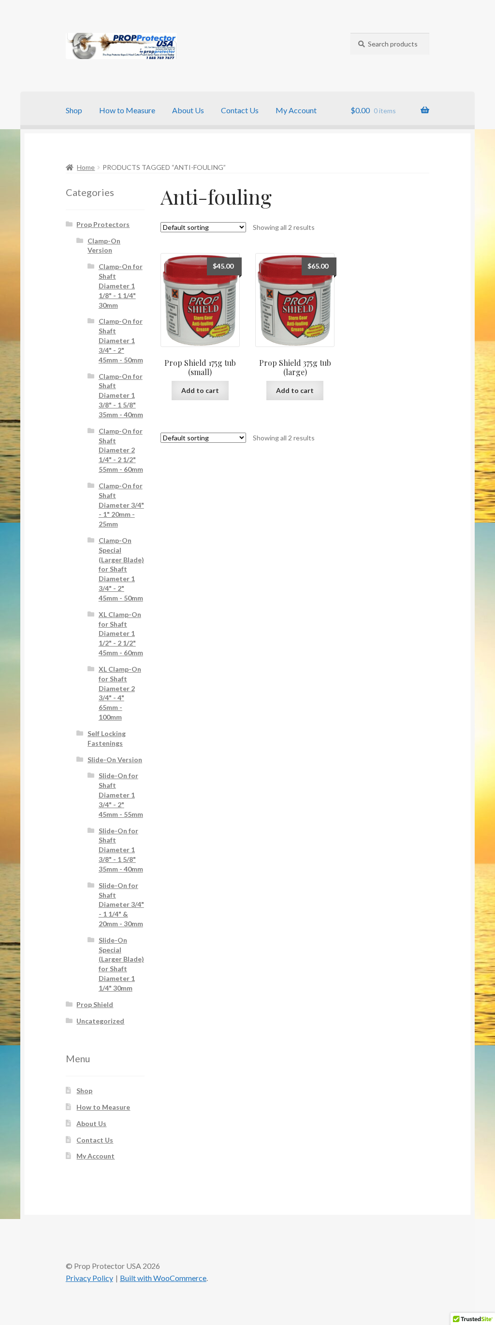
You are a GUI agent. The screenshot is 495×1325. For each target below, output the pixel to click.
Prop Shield (94, 1004)
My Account (296, 110)
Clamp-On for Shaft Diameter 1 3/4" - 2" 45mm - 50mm (121, 340)
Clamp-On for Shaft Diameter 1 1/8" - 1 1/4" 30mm (121, 285)
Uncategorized (100, 1021)
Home (86, 167)
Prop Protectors (103, 224)
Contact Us (240, 110)
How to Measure (127, 110)
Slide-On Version (114, 759)
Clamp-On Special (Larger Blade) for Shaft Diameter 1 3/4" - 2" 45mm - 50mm (121, 569)
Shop (74, 110)
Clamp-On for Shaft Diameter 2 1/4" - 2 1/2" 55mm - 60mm (121, 450)
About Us (188, 110)
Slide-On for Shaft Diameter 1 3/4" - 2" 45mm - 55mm (121, 794)
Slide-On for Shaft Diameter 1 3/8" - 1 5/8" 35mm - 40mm (121, 850)
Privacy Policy (89, 1277)
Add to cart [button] (200, 390)
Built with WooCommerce (163, 1277)
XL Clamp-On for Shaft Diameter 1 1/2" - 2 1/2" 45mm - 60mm (121, 633)
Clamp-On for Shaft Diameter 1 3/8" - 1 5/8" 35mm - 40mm (121, 395)
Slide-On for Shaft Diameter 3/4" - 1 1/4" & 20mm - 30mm (121, 904)
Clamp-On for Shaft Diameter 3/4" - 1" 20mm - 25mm (121, 505)
